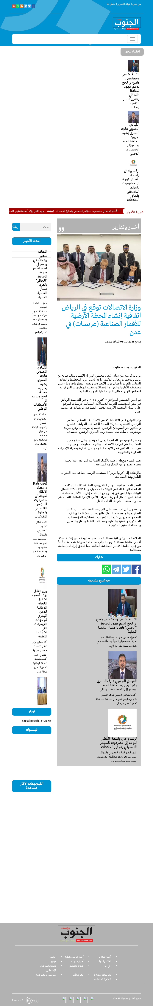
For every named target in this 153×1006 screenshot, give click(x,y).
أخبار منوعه (77, 961)
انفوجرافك (78, 975)
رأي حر (107, 966)
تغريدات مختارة (102, 975)
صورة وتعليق (76, 966)
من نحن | (135, 4)
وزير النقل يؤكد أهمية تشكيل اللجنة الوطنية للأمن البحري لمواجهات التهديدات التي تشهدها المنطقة (39, 614)
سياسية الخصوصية (46, 975)
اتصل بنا (111, 4)
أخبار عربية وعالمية (74, 957)
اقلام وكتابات (104, 961)
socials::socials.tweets (36, 721)
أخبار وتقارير (104, 957)
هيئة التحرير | (122, 4)
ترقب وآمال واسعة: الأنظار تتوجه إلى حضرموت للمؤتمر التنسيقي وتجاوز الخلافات (130, 185)
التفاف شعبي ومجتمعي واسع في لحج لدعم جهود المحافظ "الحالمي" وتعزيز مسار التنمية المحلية (130, 91)
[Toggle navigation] (132, 39)
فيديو (53, 961)
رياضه (53, 957)
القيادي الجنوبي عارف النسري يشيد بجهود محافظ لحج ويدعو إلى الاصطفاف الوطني (130, 139)
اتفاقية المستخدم (102, 979)
